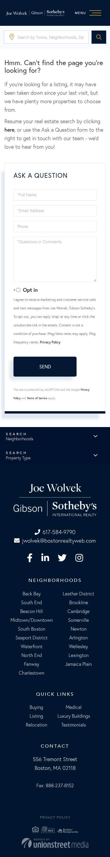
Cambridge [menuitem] (78, 611)
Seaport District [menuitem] (32, 638)
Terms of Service (37, 398)
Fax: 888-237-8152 (55, 785)
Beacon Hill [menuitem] (31, 611)
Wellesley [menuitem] (78, 646)
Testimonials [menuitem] (73, 725)
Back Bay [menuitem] (32, 594)
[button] (99, 37)
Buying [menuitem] (36, 707)
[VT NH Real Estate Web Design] (55, 843)
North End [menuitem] (31, 655)
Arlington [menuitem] (78, 638)
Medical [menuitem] (74, 707)
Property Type (18, 457)
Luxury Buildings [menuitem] (73, 716)
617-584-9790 (59, 532)
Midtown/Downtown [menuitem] (32, 620)
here (9, 129)
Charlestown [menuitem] (31, 673)
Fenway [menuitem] (31, 664)
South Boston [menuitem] (31, 629)
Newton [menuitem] (79, 629)
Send (45, 366)
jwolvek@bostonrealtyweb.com (59, 540)
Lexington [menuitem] (79, 655)
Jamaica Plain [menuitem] (78, 664)
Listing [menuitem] (36, 716)
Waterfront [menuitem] (32, 646)
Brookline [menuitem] (78, 602)
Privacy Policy (50, 342)
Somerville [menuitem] (78, 620)
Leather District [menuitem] (78, 594)
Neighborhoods (19, 438)
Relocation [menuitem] (36, 725)
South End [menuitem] (31, 602)
